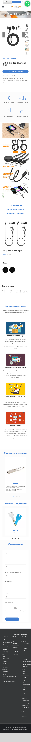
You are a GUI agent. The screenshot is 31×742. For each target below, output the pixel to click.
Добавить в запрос (15, 71)
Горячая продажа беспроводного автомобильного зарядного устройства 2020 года (25, 665)
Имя (6, 553)
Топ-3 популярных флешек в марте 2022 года (25, 647)
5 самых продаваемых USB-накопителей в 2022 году (25, 683)
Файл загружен (9, 602)
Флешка (15, 647)
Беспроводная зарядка (15, 653)
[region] (15, 476)
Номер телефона (10, 563)
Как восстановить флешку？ (25, 714)
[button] (11, 496)
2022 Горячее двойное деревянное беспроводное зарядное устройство (25, 700)
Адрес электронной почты (13, 572)
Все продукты (15, 642)
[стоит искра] (15, 6)
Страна (7, 594)
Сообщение (8, 581)
